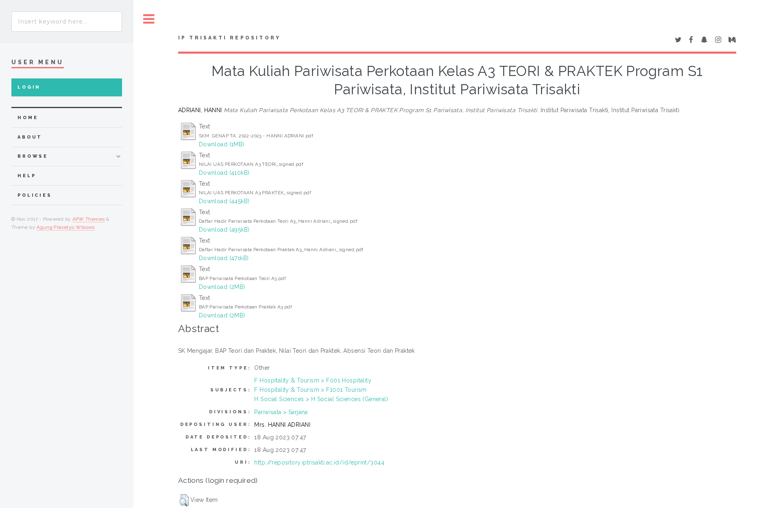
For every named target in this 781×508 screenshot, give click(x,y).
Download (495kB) (224, 229)
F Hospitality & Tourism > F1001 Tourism (310, 389)
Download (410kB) (224, 172)
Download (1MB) (221, 144)
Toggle (148, 19)
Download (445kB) (224, 201)
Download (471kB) (224, 258)
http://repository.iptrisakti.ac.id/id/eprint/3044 (319, 462)
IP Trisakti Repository (229, 38)
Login (29, 87)
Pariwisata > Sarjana (281, 412)
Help (26, 175)
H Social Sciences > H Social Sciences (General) (321, 399)
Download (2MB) (222, 287)
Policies (34, 195)
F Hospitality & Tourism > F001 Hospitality (312, 380)
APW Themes (88, 219)
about (29, 137)
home (27, 117)
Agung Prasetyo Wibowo (66, 227)
